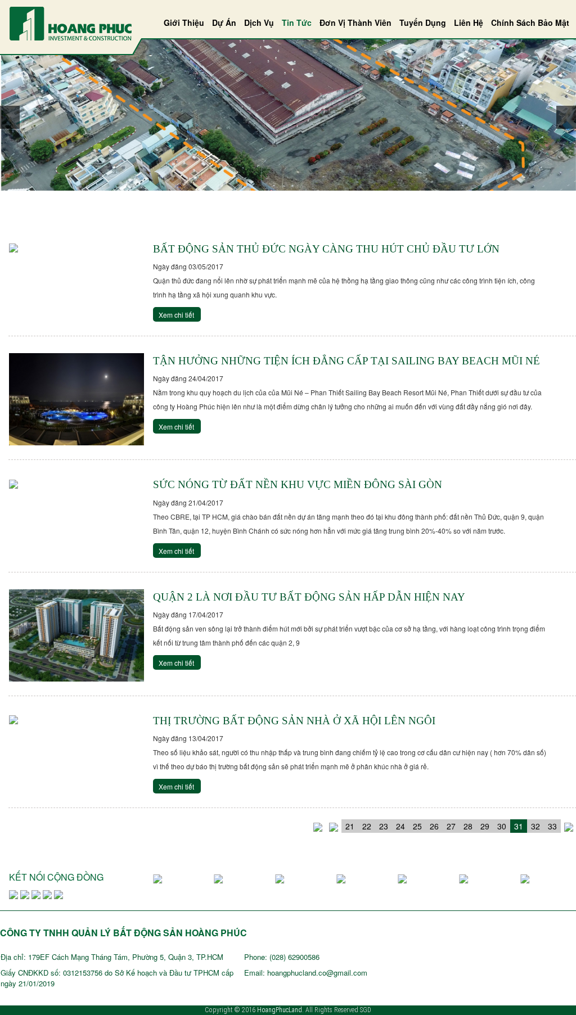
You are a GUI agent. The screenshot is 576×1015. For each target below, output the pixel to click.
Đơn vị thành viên (356, 22)
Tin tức (297, 22)
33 (552, 826)
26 (434, 826)
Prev (10, 117)
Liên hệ (468, 22)
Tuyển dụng (422, 22)
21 (349, 826)
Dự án (224, 22)
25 (417, 826)
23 (383, 826)
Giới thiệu (184, 22)
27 (451, 826)
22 (366, 826)
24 (400, 826)
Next (566, 117)
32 (535, 826)
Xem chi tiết (176, 314)
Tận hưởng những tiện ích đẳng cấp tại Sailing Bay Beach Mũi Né (346, 361)
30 (501, 826)
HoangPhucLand (279, 1010)
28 (468, 826)
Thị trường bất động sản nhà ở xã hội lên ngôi (294, 721)
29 (484, 826)
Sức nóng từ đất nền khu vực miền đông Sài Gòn (297, 484)
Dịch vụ (259, 22)
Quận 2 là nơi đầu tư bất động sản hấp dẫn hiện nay (309, 597)
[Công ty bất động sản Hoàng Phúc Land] (71, 22)
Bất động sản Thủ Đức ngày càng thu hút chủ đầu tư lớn (326, 249)
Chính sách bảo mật (530, 22)
